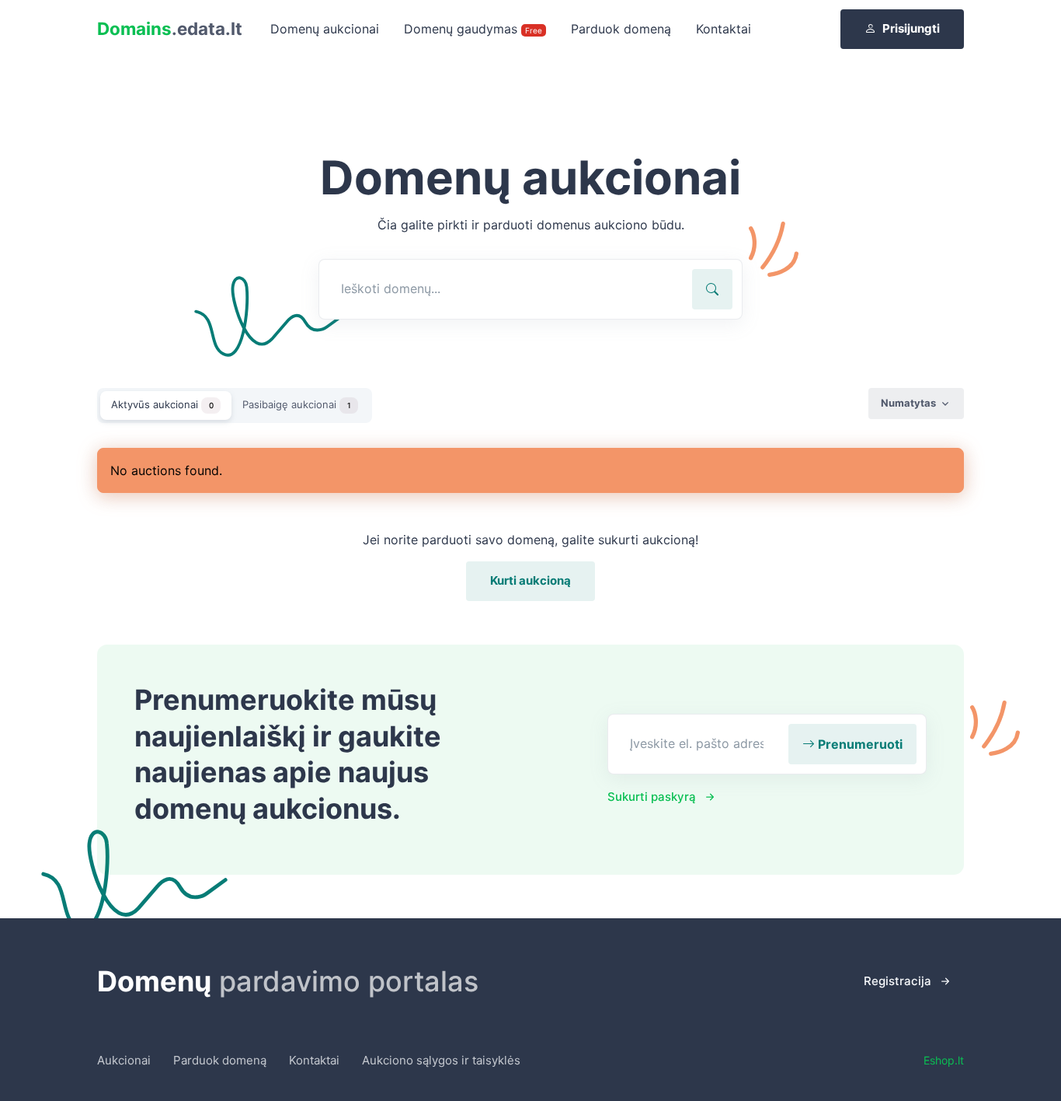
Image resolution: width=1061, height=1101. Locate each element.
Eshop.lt (944, 1060)
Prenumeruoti (859, 744)
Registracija (897, 980)
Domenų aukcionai (324, 29)
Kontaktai (723, 29)
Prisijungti (911, 28)
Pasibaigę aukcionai (296, 404)
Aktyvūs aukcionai (162, 404)
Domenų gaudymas (473, 29)
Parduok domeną (621, 29)
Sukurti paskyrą (651, 796)
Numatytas (908, 403)
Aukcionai (124, 1060)
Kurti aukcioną (530, 580)
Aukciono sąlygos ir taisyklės (441, 1060)
